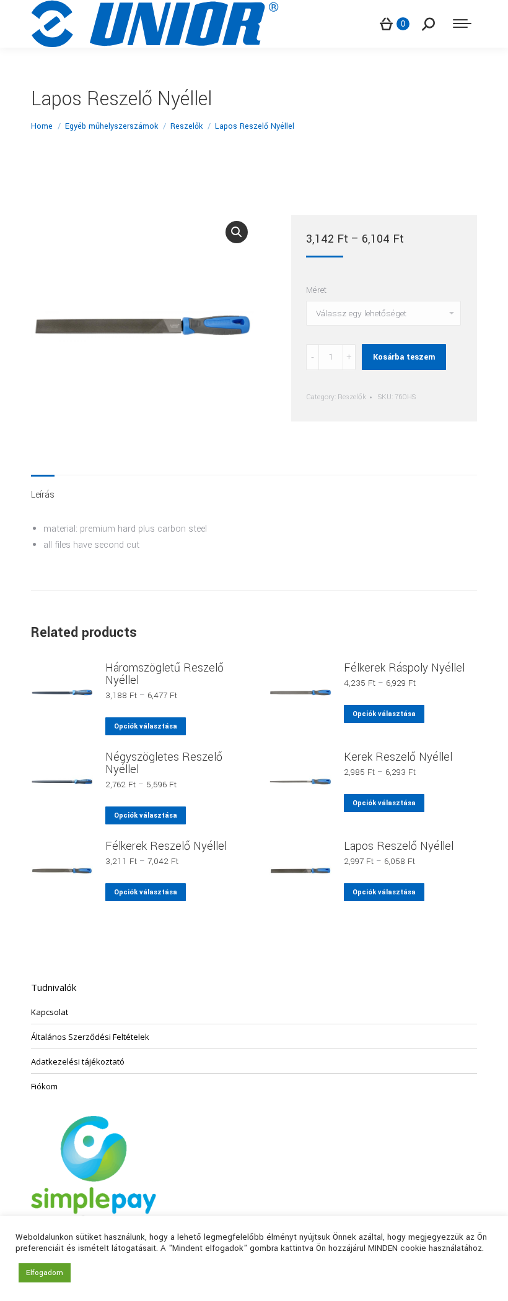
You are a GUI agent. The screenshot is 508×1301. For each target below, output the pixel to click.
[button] (237, 232)
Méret (316, 290)
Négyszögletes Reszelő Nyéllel (163, 763)
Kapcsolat (49, 1012)
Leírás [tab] (43, 494)
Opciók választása (145, 726)
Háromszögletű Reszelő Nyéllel (164, 674)
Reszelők (352, 397)
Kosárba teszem (404, 357)
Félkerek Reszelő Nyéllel (166, 846)
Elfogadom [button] (44, 1273)
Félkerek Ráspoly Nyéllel (404, 668)
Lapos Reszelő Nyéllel (398, 846)
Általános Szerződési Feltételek (90, 1036)
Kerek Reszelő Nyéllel (398, 757)
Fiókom (44, 1086)
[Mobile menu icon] (462, 23)
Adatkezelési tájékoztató (78, 1061)
